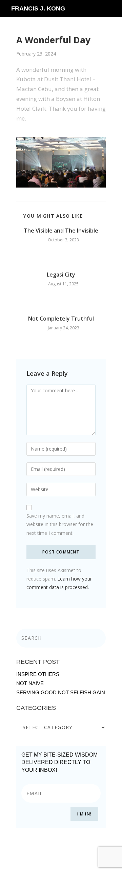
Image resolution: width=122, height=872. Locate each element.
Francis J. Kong (38, 8)
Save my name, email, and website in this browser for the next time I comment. (59, 524)
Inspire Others (37, 674)
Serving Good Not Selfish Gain (60, 692)
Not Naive (30, 683)
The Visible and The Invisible (61, 230)
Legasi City (61, 274)
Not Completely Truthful (61, 318)
